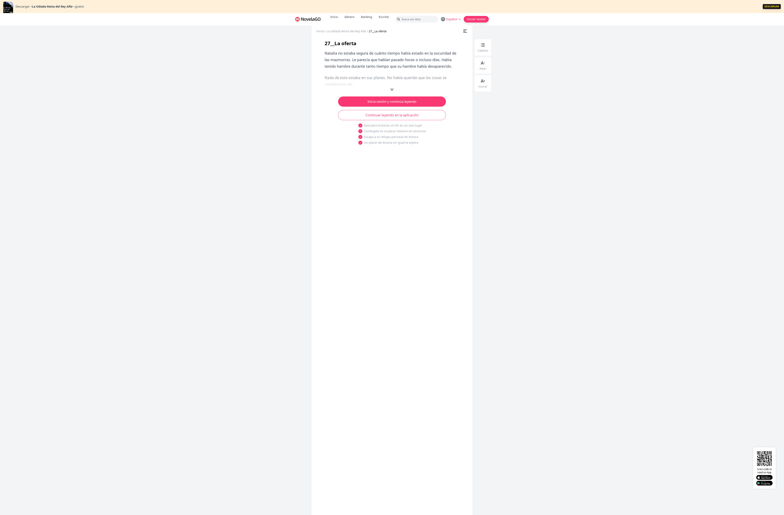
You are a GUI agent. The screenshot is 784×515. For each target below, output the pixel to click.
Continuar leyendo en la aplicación (392, 115)
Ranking (366, 17)
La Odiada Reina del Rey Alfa (346, 31)
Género (349, 17)
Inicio (334, 17)
